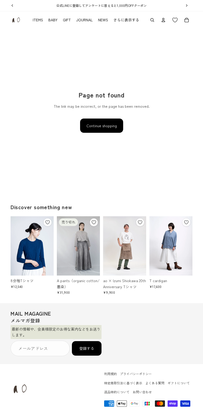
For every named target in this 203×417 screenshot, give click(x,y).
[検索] (152, 20)
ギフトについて (179, 382)
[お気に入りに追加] (48, 222)
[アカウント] (163, 20)
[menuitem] (126, 20)
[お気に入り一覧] (175, 20)
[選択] (45, 267)
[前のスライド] (16, 246)
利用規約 (110, 373)
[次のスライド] (48, 246)
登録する (86, 348)
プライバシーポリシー (136, 373)
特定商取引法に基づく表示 (123, 382)
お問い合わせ (142, 392)
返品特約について (117, 392)
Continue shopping (101, 125)
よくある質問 (154, 382)
